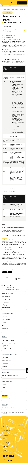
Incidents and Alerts (5, 386)
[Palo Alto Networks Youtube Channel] (12, 456)
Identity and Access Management (8, 305)
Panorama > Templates (6, 9)
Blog (3, 429)
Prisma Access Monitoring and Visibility (9, 343)
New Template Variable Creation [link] (9, 35)
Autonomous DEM (5, 389)
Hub (3, 304)
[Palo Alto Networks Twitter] (10, 456)
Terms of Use (5, 451)
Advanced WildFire (5, 357)
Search (4, 427)
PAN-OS (3, 325)
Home (3, 8)
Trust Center (5, 450)
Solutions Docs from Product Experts (8, 407)
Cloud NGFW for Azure (6, 320)
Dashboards (4, 384)
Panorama (5, 413)
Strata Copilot (22, 3)
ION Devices (4, 346)
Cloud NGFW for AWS (6, 319)
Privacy (4, 449)
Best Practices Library (6, 398)
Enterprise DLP (5, 364)
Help (18, 412)
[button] (27, 370)
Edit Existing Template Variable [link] (9, 37)
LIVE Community (6, 442)
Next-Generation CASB (6, 348)
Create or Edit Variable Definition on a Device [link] (12, 39)
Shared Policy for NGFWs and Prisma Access (10, 375)
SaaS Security (4, 366)
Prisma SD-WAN (5, 345)
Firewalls (3, 323)
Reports (3, 387)
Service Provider (5, 328)
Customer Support (6, 441)
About (4, 438)
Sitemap (4, 433)
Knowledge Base (6, 443)
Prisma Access (4, 339)
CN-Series (4, 322)
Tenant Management (6, 307)
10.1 (4, 412)
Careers (4, 439)
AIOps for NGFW (5, 316)
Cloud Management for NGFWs (7, 317)
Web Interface (21, 412)
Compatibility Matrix (6, 430)
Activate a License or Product (7, 298)
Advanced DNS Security (6, 361)
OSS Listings (5, 431)
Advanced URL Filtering (6, 358)
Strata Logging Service (6, 301)
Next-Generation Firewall (9, 8)
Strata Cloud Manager (6, 296)
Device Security (5, 363)
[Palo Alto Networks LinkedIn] (7, 456)
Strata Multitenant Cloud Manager (8, 340)
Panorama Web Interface (17, 8)
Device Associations (5, 302)
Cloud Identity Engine (6, 299)
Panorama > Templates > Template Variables (17, 9)
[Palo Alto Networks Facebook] (4, 456)
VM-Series (4, 330)
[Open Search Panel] (11, 3)
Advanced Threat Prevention (7, 360)
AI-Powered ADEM (5, 342)
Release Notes (5, 426)
